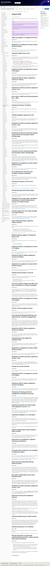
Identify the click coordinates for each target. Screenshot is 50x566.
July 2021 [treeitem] (4, 141)
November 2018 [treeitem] (5, 186)
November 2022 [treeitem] (5, 118)
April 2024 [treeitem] (4, 94)
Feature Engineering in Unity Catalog (18, 435)
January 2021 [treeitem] (4, 149)
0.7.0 (28, 85)
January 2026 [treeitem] (4, 64)
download (31, 57)
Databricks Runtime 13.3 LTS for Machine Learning (30, 188)
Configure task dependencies (30, 483)
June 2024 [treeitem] (4, 91)
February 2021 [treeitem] (5, 148)
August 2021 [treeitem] (4, 139)
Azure (12, 11)
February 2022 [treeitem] (5, 131)
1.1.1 (26, 412)
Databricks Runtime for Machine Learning (18, 426)
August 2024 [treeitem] (4, 88)
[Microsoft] (1, 6)
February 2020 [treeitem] (5, 165)
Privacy (21, 565)
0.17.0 (24, 253)
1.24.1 (28, 94)
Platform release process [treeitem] (5, 217)
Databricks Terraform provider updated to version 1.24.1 (45, 22)
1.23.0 (28, 364)
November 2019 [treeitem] (5, 169)
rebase (28, 544)
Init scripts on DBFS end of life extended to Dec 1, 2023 (45, 24)
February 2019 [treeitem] (5, 182)
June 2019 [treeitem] (4, 176)
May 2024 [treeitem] (4, 92)
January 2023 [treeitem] (4, 115)
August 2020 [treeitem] (4, 156)
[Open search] (48, 7)
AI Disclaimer (36, 565)
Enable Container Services (20, 160)
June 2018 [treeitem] (4, 193)
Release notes (26, 11)
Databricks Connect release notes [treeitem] (5, 213)
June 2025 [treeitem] (4, 74)
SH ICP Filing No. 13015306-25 (5, 565)
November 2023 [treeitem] (5, 101)
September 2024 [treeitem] (5, 87)
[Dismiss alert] (48, 1)
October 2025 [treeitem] (4, 68)
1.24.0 (21, 130)
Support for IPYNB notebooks (17, 243)
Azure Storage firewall (21, 458)
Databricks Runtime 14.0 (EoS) (17, 111)
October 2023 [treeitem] (4, 102)
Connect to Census (25, 313)
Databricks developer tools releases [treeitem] (5, 208)
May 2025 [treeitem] (4, 75)
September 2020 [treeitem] (5, 155)
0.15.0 (12, 381)
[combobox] (5, 12)
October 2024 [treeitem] (4, 85)
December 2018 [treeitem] (5, 185)
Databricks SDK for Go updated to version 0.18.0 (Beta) (45, 18)
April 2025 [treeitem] (4, 77)
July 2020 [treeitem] (4, 158)
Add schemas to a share (15, 472)
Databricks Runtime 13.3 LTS (17, 188)
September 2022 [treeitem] (5, 121)
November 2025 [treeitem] (5, 67)
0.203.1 (27, 270)
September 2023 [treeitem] (5, 104)
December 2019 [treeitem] (5, 168)
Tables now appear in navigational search (43, 13)
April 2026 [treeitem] (4, 60)
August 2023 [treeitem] (4, 105)
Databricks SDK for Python (16, 83)
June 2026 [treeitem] (4, 57)
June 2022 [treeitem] (4, 125)
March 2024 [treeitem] (4, 95)
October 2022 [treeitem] (4, 119)
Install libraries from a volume (25, 218)
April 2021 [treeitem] (4, 145)
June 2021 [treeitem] (4, 142)
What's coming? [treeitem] (4, 220)
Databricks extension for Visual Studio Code (19, 410)
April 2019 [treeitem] (4, 179)
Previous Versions (41, 565)
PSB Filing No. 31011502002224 (14, 565)
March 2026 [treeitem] (4, 61)
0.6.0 (34, 261)
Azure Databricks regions (32, 296)
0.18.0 (34, 75)
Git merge (24, 544)
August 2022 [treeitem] (4, 122)
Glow (23, 146)
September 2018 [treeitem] (5, 189)
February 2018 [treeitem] (5, 199)
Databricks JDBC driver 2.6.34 (44, 17)
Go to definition (23, 179)
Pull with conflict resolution (17, 547)
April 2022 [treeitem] (4, 128)
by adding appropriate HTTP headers (17, 398)
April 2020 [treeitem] (4, 162)
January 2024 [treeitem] (4, 98)
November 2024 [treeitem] (5, 84)
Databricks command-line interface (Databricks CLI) (20, 168)
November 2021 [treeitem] (5, 135)
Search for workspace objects (16, 42)
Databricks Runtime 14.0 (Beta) (45, 25)
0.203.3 (27, 51)
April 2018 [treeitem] (4, 196)
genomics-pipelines (17, 146)
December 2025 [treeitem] (5, 65)
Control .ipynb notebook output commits (19, 232)
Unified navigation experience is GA (44, 26)
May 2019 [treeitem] (4, 178)
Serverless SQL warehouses (16, 455)
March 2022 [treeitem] (4, 129)
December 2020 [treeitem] (5, 151)
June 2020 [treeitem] (4, 159)
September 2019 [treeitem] (5, 172)
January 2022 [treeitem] (4, 132)
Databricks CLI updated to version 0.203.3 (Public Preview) (44, 15)
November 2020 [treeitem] (5, 152)
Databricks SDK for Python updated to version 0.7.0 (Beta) (45, 20)
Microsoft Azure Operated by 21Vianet (28, 565)
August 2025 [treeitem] (4, 71)
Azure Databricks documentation (18, 11)
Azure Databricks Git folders (17, 244)
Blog (45, 565)
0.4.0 (36, 389)
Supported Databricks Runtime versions (18, 148)
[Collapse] (9, 11)
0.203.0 (33, 354)
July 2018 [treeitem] (4, 192)
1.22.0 (25, 493)
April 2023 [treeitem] (4, 111)
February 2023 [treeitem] (5, 114)
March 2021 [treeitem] (4, 146)
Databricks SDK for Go (15, 74)
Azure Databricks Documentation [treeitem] (4, 14)
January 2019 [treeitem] (4, 183)
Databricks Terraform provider (16, 93)
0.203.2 (27, 169)
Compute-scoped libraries (15, 218)
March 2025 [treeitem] (4, 78)
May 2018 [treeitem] (4, 195)
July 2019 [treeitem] (4, 175)
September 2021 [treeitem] (5, 138)
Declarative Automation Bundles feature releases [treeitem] (5, 211)
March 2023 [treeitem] (4, 112)
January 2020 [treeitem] (4, 166)
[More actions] (37, 11)
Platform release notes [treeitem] (6, 55)
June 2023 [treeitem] (4, 108)
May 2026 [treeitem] (4, 58)
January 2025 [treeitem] (4, 81)
